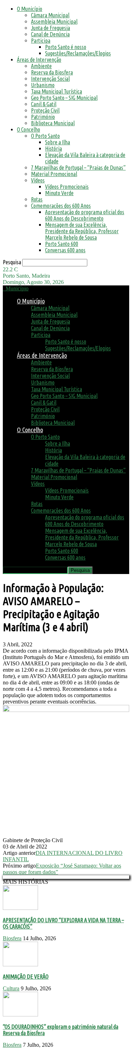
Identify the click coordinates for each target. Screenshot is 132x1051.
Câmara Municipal (50, 15)
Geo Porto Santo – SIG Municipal (64, 98)
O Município (29, 9)
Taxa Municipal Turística (56, 91)
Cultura (11, 988)
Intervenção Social (50, 78)
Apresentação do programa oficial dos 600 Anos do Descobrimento (84, 215)
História (53, 148)
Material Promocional (54, 174)
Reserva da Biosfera (52, 72)
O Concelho (28, 129)
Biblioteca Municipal (53, 123)
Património (43, 117)
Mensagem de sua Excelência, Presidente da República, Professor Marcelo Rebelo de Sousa (82, 231)
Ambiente (41, 66)
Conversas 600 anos (65, 250)
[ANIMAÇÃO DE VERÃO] (20, 964)
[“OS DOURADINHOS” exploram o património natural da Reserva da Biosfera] (20, 1014)
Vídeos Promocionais (67, 186)
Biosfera (12, 938)
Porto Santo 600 (61, 244)
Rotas (37, 199)
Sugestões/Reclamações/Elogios (78, 53)
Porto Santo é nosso (65, 47)
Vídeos (38, 180)
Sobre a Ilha (57, 142)
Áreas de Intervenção (39, 59)
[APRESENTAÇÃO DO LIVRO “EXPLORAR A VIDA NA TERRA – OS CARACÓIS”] (20, 908)
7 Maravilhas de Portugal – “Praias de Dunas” (78, 167)
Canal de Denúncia (50, 34)
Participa (40, 40)
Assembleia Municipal (54, 21)
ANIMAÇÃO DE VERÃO (26, 976)
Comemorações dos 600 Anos (61, 206)
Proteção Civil (45, 110)
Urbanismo (43, 85)
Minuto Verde (59, 193)
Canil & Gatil (43, 104)
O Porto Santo (45, 136)
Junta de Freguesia (50, 28)
